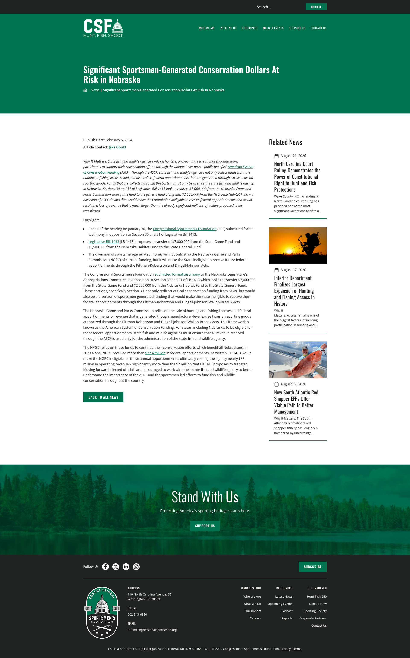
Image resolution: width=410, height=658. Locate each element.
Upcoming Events (280, 604)
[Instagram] (136, 566)
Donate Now (318, 604)
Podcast (287, 611)
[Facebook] (105, 566)
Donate (316, 6)
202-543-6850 (137, 614)
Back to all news (103, 397)
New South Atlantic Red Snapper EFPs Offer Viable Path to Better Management (296, 401)
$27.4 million (155, 353)
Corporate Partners (313, 618)
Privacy (286, 649)
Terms (296, 649)
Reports (287, 618)
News (95, 90)
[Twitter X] (115, 566)
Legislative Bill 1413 (103, 241)
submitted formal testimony (177, 274)
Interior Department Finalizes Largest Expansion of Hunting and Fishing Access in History (294, 290)
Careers (255, 618)
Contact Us (319, 625)
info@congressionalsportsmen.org (152, 630)
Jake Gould (117, 147)
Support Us (205, 525)
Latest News (284, 596)
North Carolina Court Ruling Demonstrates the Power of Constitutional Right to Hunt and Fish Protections (297, 176)
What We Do (252, 604)
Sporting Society (315, 611)
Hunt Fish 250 (317, 596)
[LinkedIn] (126, 566)
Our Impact (253, 611)
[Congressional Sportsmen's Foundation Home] (103, 28)
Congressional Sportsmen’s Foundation (185, 229)
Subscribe (313, 566)
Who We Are (252, 596)
